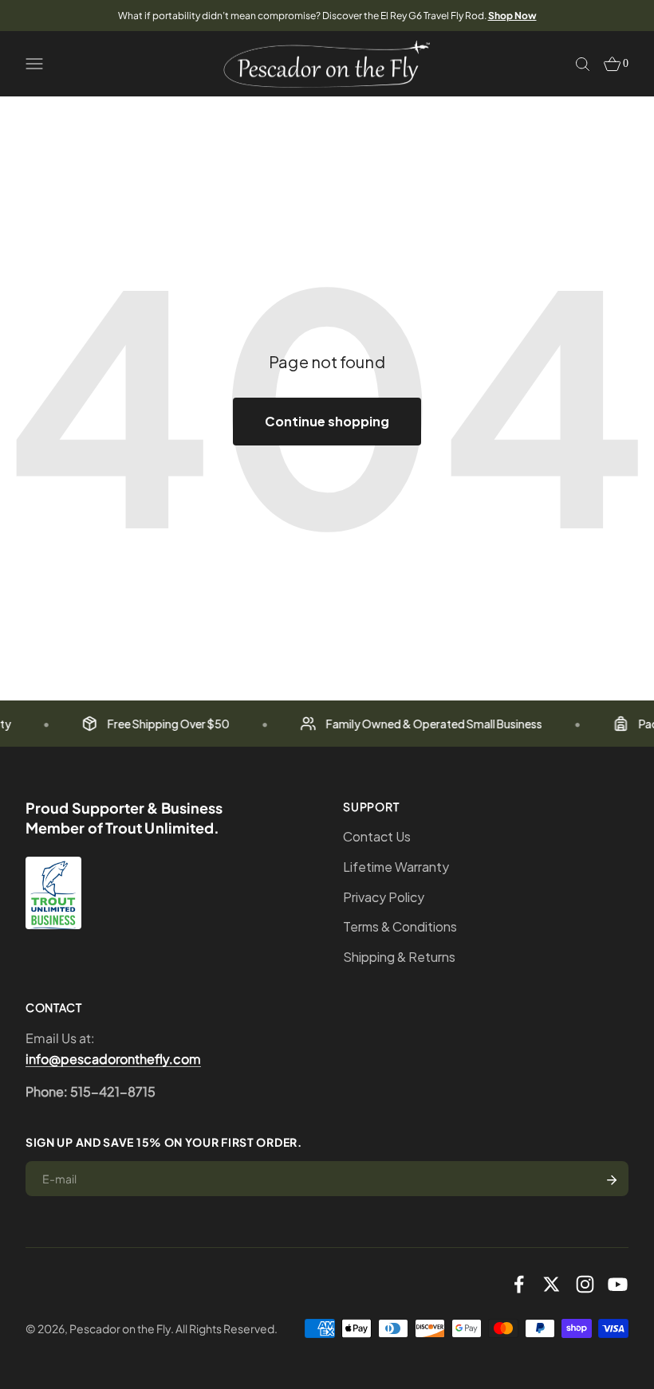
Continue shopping (327, 421)
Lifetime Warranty (396, 866)
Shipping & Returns (399, 956)
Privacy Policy (383, 897)
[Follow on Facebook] (519, 1284)
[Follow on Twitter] (551, 1284)
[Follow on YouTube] (617, 1284)
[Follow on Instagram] (585, 1284)
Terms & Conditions (400, 926)
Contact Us (377, 836)
